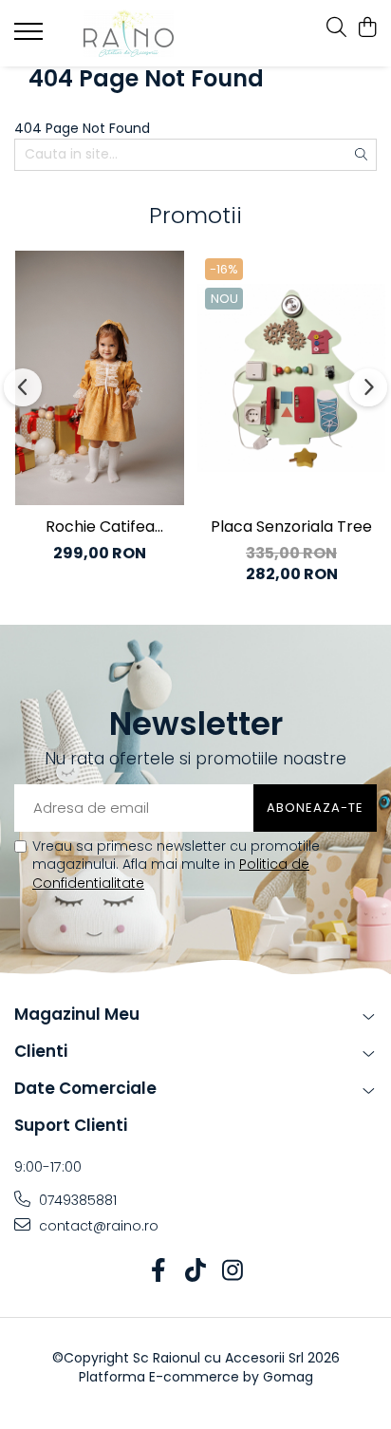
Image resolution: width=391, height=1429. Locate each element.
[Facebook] (159, 1271)
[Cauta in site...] (336, 28)
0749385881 (76, 1200)
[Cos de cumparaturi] (367, 28)
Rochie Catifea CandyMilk (100, 527)
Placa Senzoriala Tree (291, 526)
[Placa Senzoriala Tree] (291, 377)
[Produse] (30, 37)
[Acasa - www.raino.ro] (128, 33)
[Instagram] (233, 1271)
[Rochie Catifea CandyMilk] (100, 377)
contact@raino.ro (96, 1225)
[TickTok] (196, 1271)
